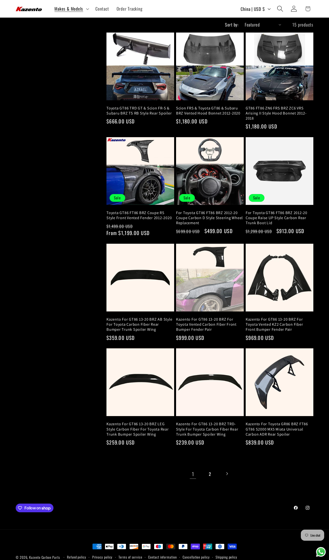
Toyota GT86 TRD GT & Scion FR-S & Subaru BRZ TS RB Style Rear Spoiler (139, 111)
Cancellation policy (196, 557)
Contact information (162, 557)
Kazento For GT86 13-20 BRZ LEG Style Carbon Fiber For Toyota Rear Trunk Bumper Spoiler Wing (137, 429)
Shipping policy (226, 557)
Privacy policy (102, 557)
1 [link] (193, 474)
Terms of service (130, 557)
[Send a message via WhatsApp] (321, 552)
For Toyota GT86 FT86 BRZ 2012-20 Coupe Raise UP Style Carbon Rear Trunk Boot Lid (276, 217)
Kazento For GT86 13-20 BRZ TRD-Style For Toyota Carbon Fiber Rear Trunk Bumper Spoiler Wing (207, 429)
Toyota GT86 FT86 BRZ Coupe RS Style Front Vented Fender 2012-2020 (139, 215)
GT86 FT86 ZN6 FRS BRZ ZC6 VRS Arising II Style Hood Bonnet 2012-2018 (276, 113)
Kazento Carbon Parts (44, 557)
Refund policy (76, 557)
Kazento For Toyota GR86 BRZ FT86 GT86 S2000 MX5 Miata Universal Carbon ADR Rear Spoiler (277, 429)
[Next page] (227, 474)
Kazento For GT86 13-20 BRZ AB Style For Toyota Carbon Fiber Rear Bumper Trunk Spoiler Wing (139, 324)
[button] (71, 8)
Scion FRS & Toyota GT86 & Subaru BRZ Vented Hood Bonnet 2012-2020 (208, 111)
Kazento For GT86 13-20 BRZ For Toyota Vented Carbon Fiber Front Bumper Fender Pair (206, 324)
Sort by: (231, 24)
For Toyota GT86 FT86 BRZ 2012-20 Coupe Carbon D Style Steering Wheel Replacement (209, 217)
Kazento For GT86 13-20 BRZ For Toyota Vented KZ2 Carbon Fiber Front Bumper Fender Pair (274, 324)
